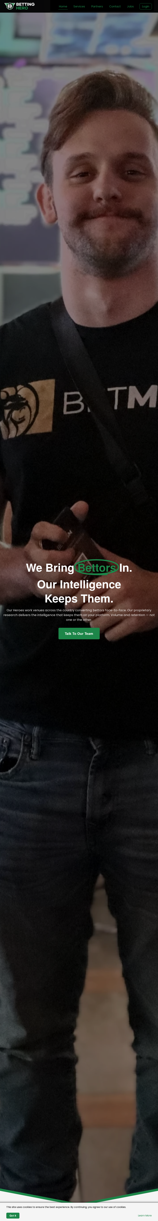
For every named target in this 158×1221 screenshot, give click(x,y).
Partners (97, 6)
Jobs (130, 6)
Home (63, 6)
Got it (13, 1215)
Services (79, 6)
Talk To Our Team (79, 633)
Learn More (145, 1215)
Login (145, 6)
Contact (115, 6)
